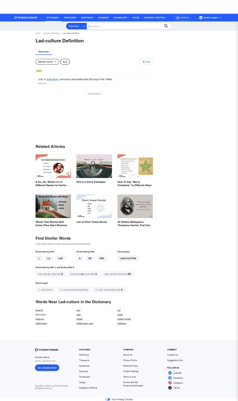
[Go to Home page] (26, 17)
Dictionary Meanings (51, 33)
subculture (52, 79)
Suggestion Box (175, 360)
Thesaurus (84, 360)
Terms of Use (129, 376)
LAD (60, 258)
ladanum (40, 319)
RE (90, 258)
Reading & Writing (88, 387)
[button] (182, 17)
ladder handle (124, 319)
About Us (127, 354)
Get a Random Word (47, 367)
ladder (79, 319)
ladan (120, 314)
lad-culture (128, 258)
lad (119, 310)
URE (101, 258)
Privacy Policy (130, 360)
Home (38, 33)
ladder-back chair (84, 323)
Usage (82, 382)
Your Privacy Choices (122, 399)
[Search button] (167, 26)
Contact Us (172, 354)
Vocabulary (84, 376)
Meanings (44, 51)
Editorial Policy (130, 365)
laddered (121, 323)
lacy (78, 310)
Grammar (83, 371)
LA (48, 258)
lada (78, 314)
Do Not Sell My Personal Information (133, 384)
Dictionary (74, 26)
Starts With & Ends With (50, 274)
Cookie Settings (131, 371)
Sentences (84, 365)
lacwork (39, 310)
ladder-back (41, 323)
